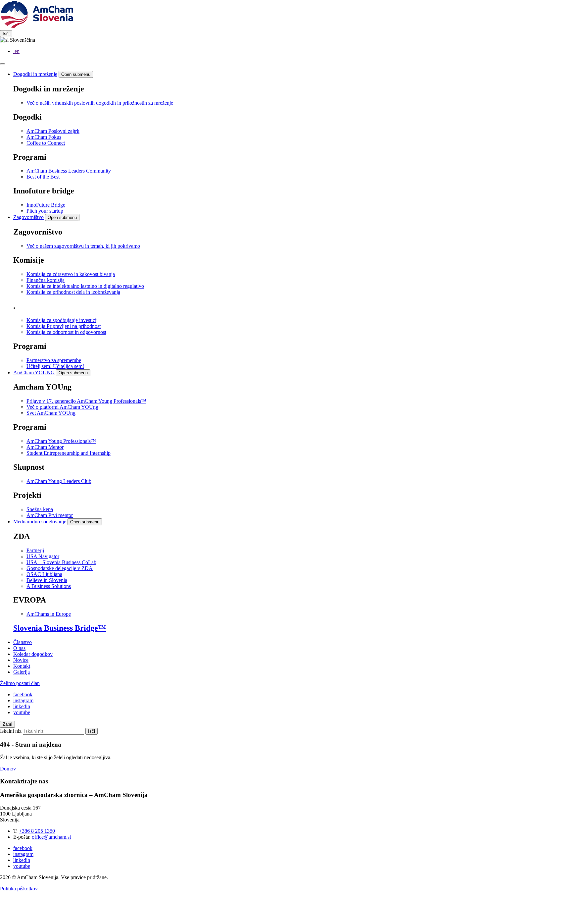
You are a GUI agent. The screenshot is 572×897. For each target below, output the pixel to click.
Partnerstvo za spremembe (53, 360)
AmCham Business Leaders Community (68, 171)
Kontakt (21, 666)
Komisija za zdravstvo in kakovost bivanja (70, 274)
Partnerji (35, 550)
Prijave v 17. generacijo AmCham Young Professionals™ (86, 401)
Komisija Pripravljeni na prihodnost (63, 326)
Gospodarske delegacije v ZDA (59, 568)
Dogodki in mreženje (35, 74)
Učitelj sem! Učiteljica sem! (55, 366)
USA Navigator (42, 556)
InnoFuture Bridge (45, 205)
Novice (20, 660)
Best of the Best (43, 177)
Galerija (21, 672)
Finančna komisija (45, 280)
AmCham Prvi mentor (49, 515)
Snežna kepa (39, 509)
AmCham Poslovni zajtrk (52, 131)
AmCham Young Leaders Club (58, 481)
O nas (19, 648)
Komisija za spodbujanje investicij (62, 320)
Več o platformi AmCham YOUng (62, 407)
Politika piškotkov (19, 888)
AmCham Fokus (43, 137)
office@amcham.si (51, 837)
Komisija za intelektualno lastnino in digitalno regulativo (85, 286)
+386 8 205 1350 (37, 831)
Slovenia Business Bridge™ (59, 628)
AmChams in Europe (48, 614)
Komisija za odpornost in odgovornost (66, 332)
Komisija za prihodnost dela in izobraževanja (73, 292)
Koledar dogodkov (33, 654)
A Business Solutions (48, 586)
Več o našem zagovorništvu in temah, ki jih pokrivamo (83, 246)
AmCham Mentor (45, 447)
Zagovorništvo (28, 217)
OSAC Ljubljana (44, 574)
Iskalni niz (11, 731)
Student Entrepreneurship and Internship (68, 453)
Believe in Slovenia (46, 580)
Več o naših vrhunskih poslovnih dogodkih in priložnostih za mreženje (99, 103)
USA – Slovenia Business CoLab (61, 562)
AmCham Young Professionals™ (61, 441)
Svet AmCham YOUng (50, 413)
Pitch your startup (44, 211)
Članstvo (22, 642)
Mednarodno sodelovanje (39, 521)
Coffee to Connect (45, 143)
